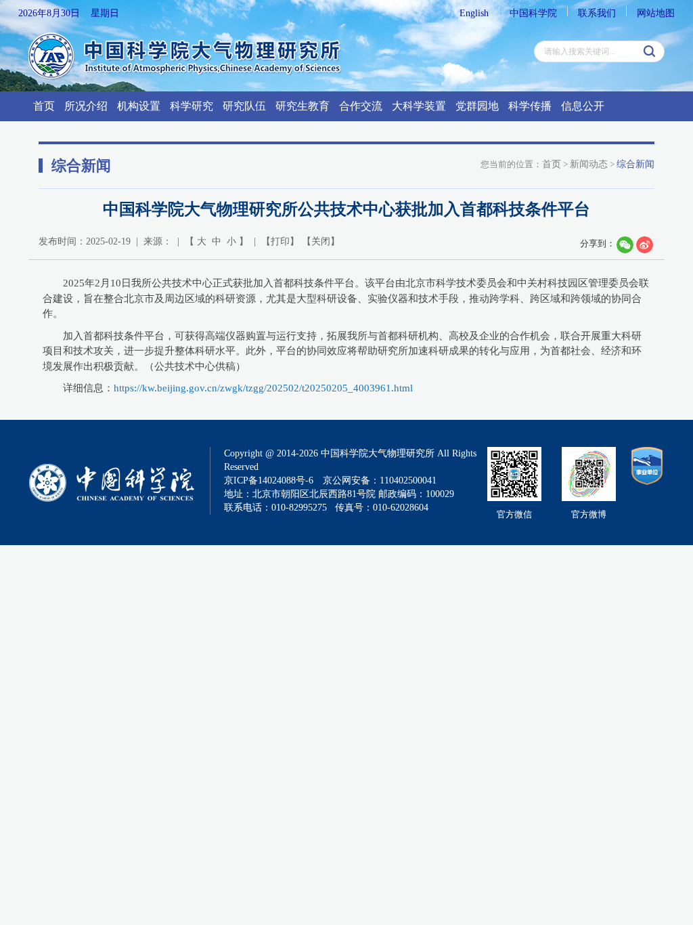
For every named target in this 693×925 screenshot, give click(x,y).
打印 (280, 241)
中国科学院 (533, 13)
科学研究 (191, 106)
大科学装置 (419, 106)
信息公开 (582, 106)
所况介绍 (86, 106)
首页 (44, 106)
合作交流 (360, 106)
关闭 (320, 241)
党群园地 (477, 106)
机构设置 (138, 106)
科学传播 (530, 106)
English (474, 13)
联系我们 (597, 13)
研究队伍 (244, 106)
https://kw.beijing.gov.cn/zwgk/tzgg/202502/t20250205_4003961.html (263, 388)
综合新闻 (635, 164)
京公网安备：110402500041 (380, 480)
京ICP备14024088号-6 (268, 480)
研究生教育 (302, 106)
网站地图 (656, 13)
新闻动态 (589, 164)
